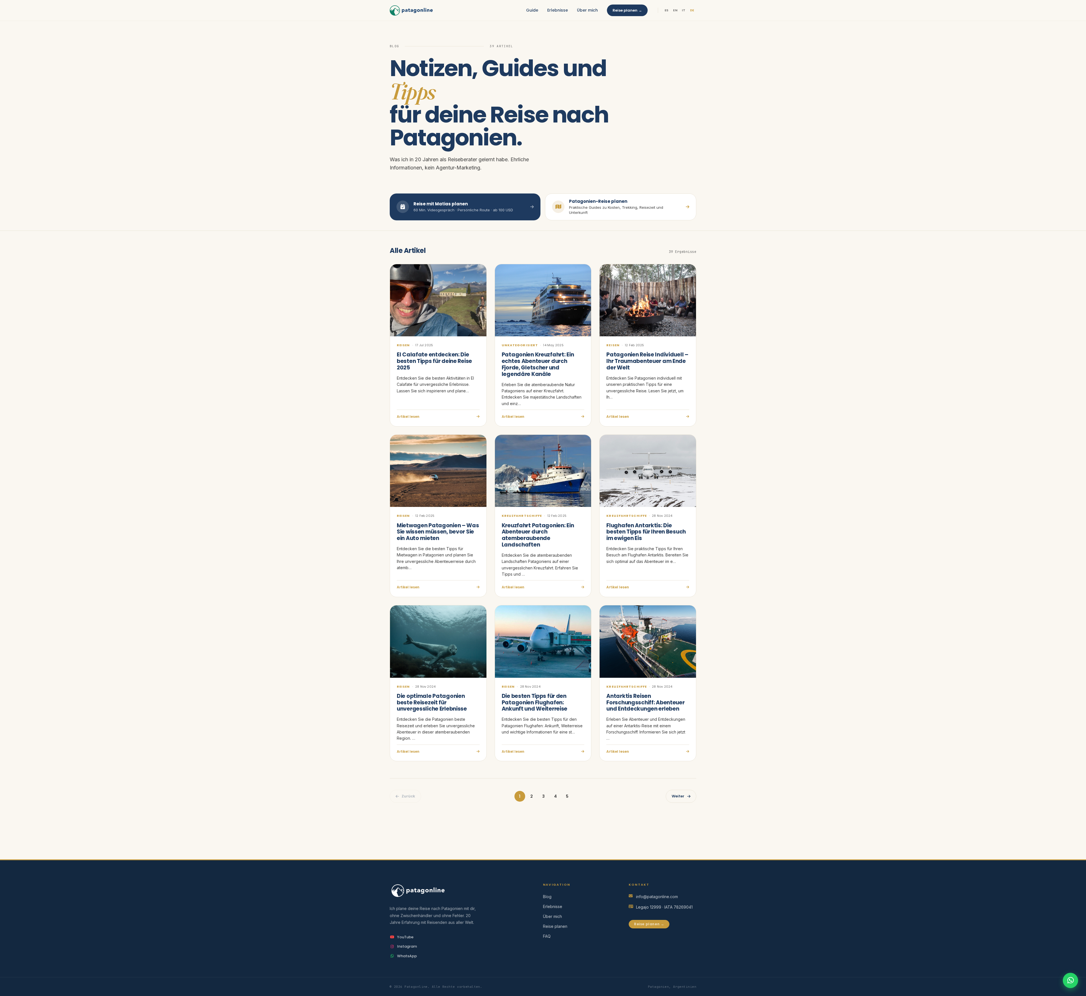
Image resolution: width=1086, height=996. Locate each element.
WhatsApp (407, 956)
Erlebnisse (557, 10)
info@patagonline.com (657, 896)
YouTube (405, 937)
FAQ (547, 936)
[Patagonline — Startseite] (411, 10)
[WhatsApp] (1070, 980)
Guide (532, 10)
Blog (547, 896)
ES (667, 10)
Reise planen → (627, 10)
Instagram (407, 946)
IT (683, 10)
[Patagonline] (457, 890)
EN (675, 10)
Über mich (587, 10)
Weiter (678, 796)
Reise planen (555, 926)
